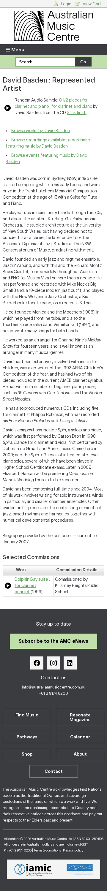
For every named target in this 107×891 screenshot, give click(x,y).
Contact (54, 771)
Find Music (26, 715)
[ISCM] (80, 869)
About (80, 754)
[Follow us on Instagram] (53, 663)
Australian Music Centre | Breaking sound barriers (53, 26)
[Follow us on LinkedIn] (70, 663)
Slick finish (76, 112)
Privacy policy (73, 850)
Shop (27, 754)
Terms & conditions (47, 850)
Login (66, 3)
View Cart (92, 3)
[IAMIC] (33, 869)
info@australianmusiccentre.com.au (53, 687)
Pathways (27, 737)
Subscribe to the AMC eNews (53, 641)
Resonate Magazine (80, 717)
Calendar (80, 737)
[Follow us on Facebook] (36, 663)
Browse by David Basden (40, 130)
